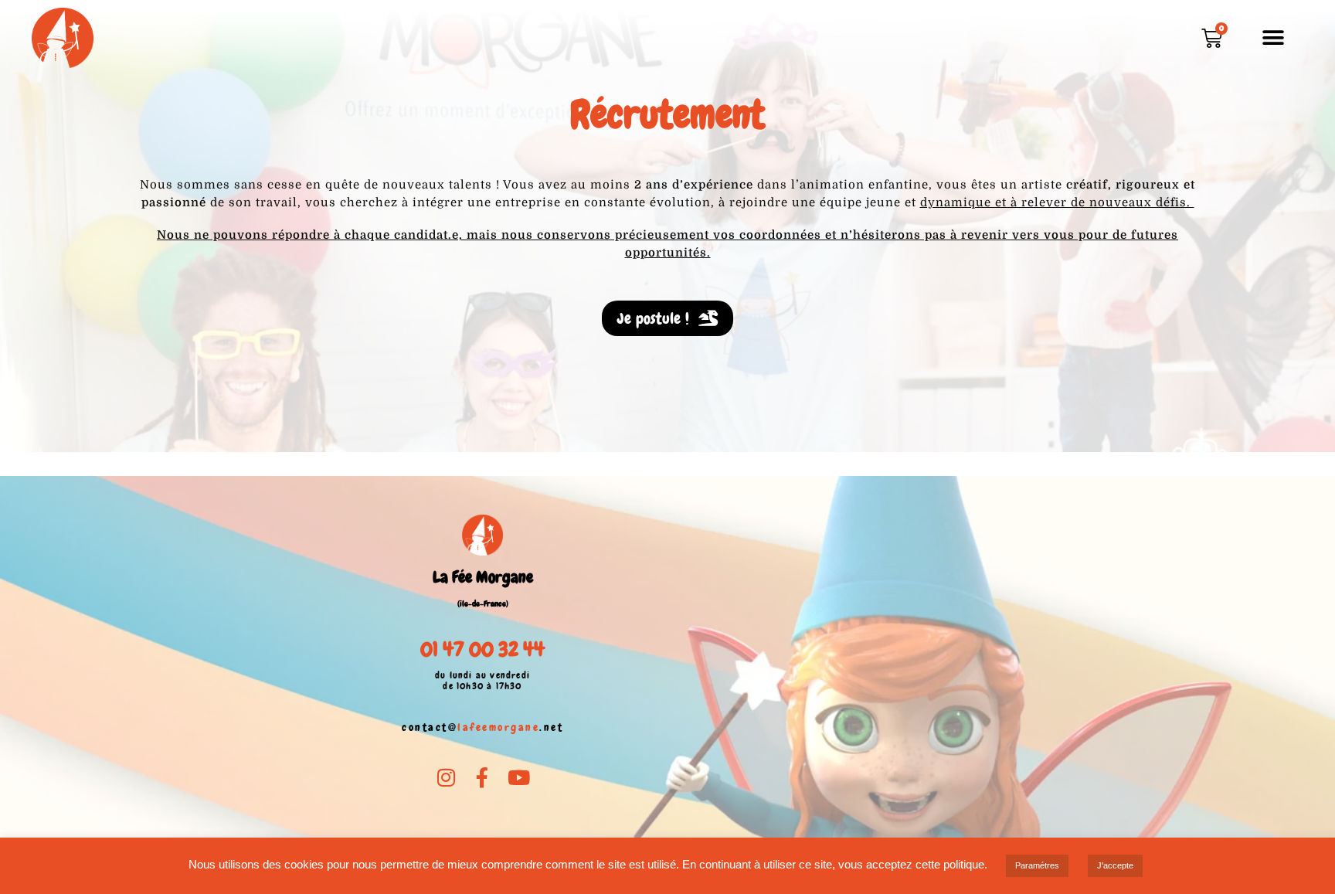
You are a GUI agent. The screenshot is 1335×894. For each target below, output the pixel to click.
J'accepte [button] (1115, 865)
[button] (1273, 38)
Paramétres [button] (1037, 865)
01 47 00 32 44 (482, 649)
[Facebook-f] (482, 777)
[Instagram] (446, 777)
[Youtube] (519, 777)
